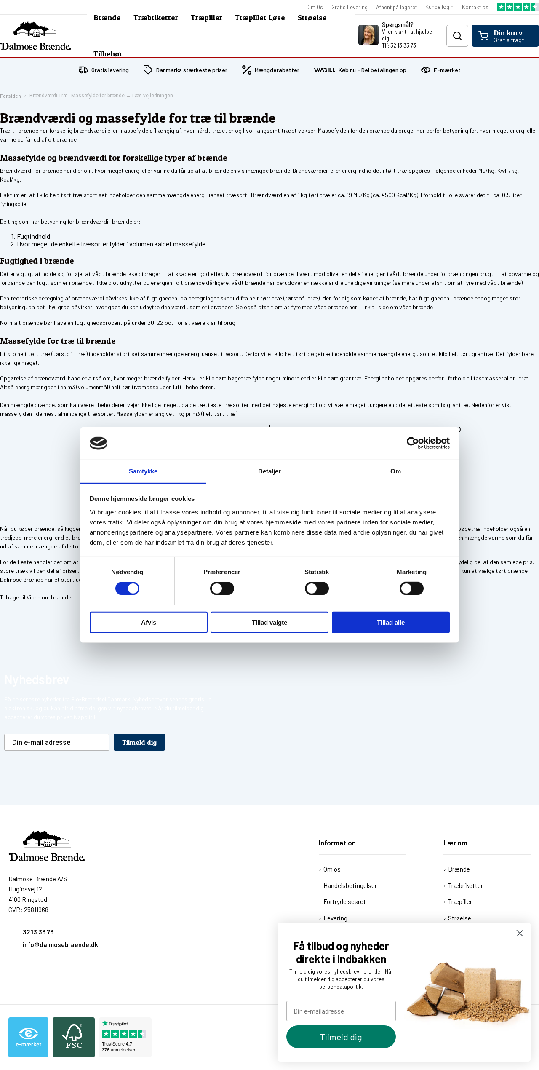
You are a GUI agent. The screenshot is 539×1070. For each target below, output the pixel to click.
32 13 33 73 (38, 932)
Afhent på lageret (396, 7)
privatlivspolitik (77, 716)
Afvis (148, 622)
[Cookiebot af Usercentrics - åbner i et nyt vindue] (413, 443)
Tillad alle (391, 622)
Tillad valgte (269, 622)
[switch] (222, 588)
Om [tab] (395, 471)
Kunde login (439, 6)
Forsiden (10, 96)
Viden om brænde (49, 597)
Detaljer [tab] (269, 471)
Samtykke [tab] (143, 471)
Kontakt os (475, 7)
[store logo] (35, 36)
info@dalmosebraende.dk (60, 944)
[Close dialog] (519, 933)
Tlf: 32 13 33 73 (399, 45)
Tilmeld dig (341, 1037)
